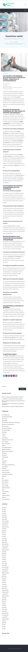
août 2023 (4, 574)
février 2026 (4, 517)
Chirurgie (4, 434)
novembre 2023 (5, 569)
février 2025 (4, 540)
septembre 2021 (5, 619)
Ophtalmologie (5, 457)
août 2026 (4, 507)
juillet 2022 (4, 599)
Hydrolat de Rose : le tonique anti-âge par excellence (12, 406)
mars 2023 (4, 584)
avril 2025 (4, 536)
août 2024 (4, 551)
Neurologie (4, 453)
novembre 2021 (5, 615)
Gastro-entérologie (6, 443)
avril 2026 (4, 513)
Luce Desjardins (7, 83)
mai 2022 (4, 603)
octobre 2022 (4, 594)
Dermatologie (5, 437)
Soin (3, 478)
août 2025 (4, 528)
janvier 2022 (4, 611)
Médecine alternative (6, 449)
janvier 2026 (4, 519)
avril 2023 (4, 582)
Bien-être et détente (6, 430)
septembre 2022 (5, 596)
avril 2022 (4, 605)
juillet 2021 (4, 622)
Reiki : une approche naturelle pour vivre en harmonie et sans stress (13, 401)
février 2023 (4, 586)
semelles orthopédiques (7, 88)
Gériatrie (3, 445)
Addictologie (4, 420)
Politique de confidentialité (16, 648)
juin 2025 (4, 532)
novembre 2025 (5, 523)
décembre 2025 (5, 521)
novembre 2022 (5, 592)
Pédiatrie (4, 462)
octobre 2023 (4, 571)
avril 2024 (4, 559)
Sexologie (4, 476)
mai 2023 (4, 580)
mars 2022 (4, 607)
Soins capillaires (5, 480)
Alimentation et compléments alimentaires (11, 422)
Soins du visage (5, 485)
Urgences (4, 497)
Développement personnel (7, 439)
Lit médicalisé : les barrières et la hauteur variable (12, 398)
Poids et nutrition (5, 470)
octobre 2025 (4, 524)
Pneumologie (4, 466)
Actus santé (4, 418)
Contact (9, 648)
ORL (3, 459)
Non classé (4, 455)
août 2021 (4, 620)
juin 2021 (4, 624)
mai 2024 (4, 557)
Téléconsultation (5, 491)
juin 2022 (4, 601)
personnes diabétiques (8, 87)
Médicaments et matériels (7, 451)
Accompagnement (6, 414)
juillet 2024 (4, 553)
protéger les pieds (11, 225)
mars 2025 (4, 538)
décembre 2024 (5, 544)
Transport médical (5, 495)
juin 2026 (4, 509)
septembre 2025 (5, 526)
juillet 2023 (4, 576)
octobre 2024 (4, 548)
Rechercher (4, 386)
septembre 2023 (5, 572)
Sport (3, 489)
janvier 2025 (4, 542)
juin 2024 (4, 555)
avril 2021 (4, 628)
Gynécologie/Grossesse (7, 447)
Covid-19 (4, 435)
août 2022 (4, 597)
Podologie (4, 468)
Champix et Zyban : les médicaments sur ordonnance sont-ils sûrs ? (13, 404)
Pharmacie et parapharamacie (8, 464)
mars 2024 (4, 561)
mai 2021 (4, 626)
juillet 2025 (4, 530)
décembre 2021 (5, 613)
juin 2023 (4, 578)
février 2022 (4, 609)
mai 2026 (4, 511)
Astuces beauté (5, 426)
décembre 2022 (5, 590)
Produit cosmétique (6, 472)
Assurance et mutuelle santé (8, 424)
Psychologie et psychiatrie (7, 474)
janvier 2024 (4, 565)
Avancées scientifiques (6, 428)
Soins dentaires (5, 482)
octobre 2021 (4, 617)
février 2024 (4, 563)
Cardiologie (4, 432)
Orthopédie (5, 73)
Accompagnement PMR (7, 416)
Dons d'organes (5, 441)
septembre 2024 (5, 549)
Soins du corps (5, 483)
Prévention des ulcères (17, 87)
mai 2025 (4, 534)
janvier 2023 (4, 588)
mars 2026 (4, 515)
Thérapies (4, 493)
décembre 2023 (5, 567)
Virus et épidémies (6, 499)
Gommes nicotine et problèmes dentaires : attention (12, 397)
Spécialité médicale (6, 487)
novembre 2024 (5, 546)
